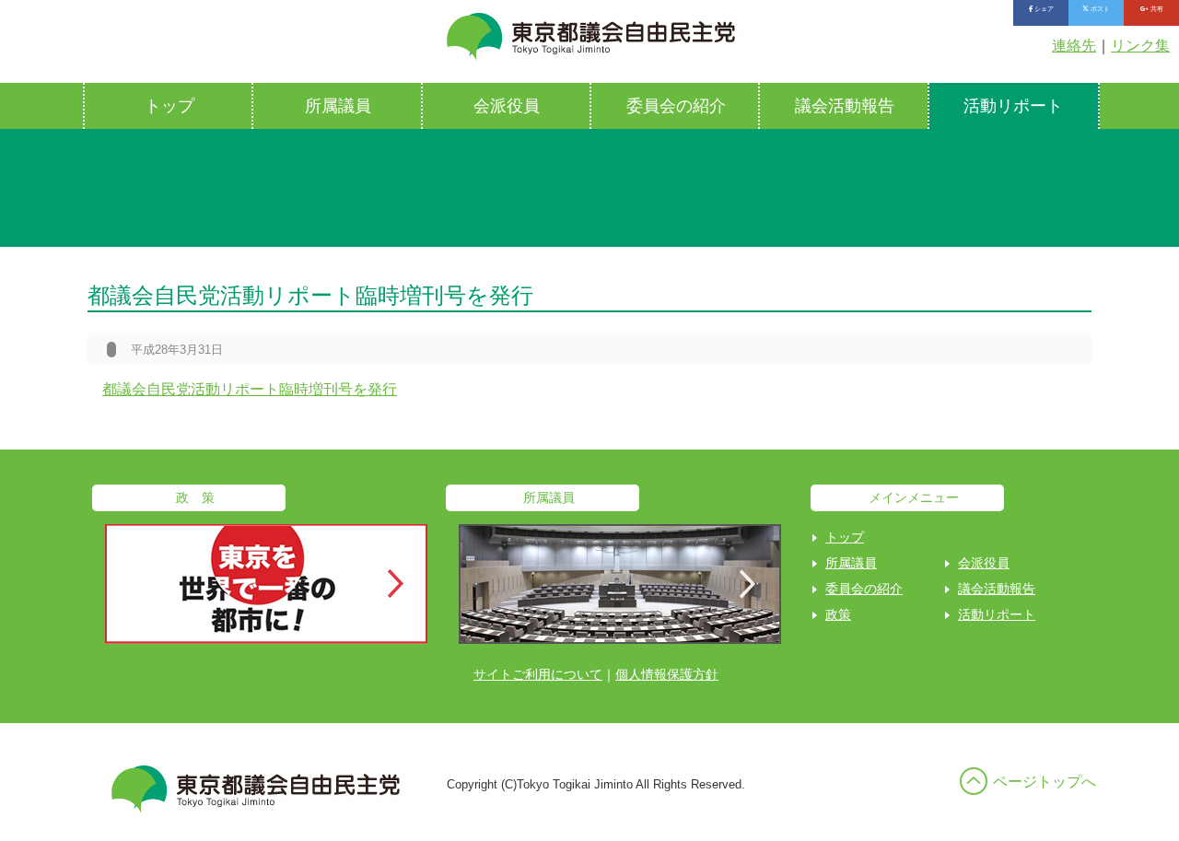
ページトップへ (1044, 781)
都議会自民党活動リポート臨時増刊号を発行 (249, 389)
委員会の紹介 (676, 106)
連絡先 (1074, 45)
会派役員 (506, 106)
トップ (169, 106)
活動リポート (1013, 106)
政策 (838, 614)
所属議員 (338, 106)
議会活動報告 (844, 106)
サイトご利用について (537, 674)
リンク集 (1140, 45)
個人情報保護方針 (666, 674)
